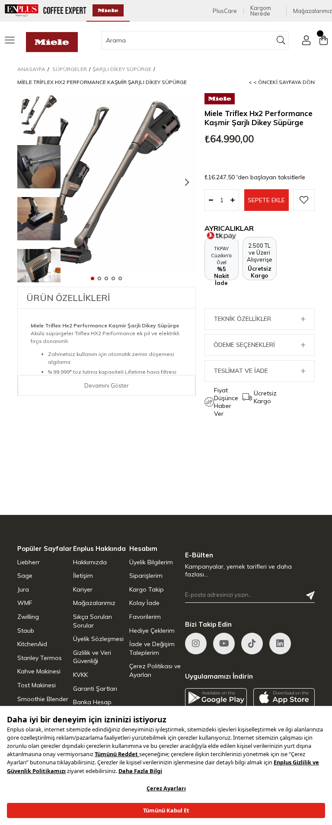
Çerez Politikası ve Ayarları (155, 670)
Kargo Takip (146, 589)
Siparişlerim (146, 575)
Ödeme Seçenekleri (244, 345)
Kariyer (83, 589)
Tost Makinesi (36, 685)
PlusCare (225, 11)
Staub (25, 630)
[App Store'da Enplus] (284, 697)
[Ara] (281, 40)
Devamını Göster (106, 385)
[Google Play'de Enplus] (216, 697)
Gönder (310, 595)
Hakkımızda (90, 562)
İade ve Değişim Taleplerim (152, 648)
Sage (24, 575)
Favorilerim (145, 617)
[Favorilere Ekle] (304, 200)
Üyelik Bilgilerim (151, 562)
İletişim (83, 575)
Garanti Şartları (95, 688)
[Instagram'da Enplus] (196, 643)
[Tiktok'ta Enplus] (252, 643)
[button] (92, 278)
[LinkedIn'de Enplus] (280, 643)
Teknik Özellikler (242, 319)
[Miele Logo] (52, 42)
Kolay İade (144, 603)
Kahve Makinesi (39, 671)
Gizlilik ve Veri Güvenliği (92, 657)
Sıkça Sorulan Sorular (92, 621)
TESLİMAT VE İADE (241, 371)
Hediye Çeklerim (152, 630)
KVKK (80, 675)
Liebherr (28, 562)
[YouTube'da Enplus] (224, 643)
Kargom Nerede (260, 10)
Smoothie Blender (42, 699)
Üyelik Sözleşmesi (98, 639)
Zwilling (28, 617)
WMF (24, 603)
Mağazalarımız (312, 11)
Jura (23, 589)
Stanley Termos (39, 658)
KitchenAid (32, 644)
